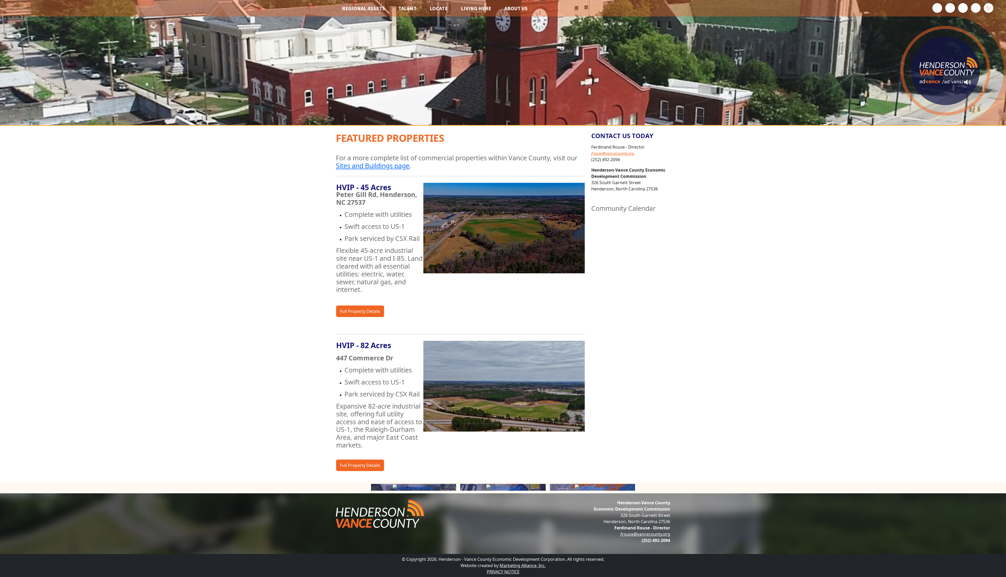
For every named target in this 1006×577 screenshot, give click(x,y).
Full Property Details (360, 311)
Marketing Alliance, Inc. (523, 565)
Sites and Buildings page (372, 165)
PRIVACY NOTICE (503, 572)
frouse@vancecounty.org (612, 153)
